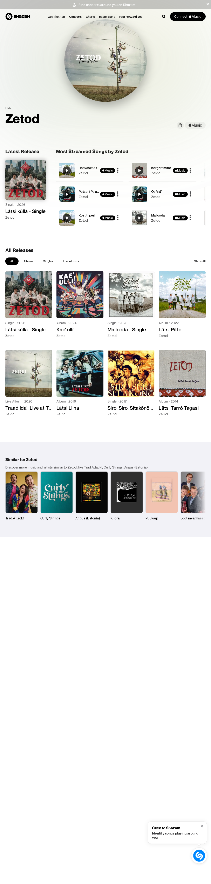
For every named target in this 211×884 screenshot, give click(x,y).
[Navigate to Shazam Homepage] (17, 16)
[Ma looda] (162, 218)
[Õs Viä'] (162, 194)
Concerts (75, 16)
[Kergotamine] (162, 170)
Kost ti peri (87, 215)
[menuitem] (56, 16)
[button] (207, 4)
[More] (117, 170)
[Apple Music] (12, 224)
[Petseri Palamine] (89, 194)
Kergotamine (161, 168)
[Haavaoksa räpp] (89, 170)
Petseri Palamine (92, 192)
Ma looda (158, 215)
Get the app (56, 16)
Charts (90, 16)
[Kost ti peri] (89, 218)
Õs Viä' (156, 192)
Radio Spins (107, 16)
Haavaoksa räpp (91, 168)
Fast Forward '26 (130, 16)
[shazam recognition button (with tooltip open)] (199, 855)
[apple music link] (195, 125)
